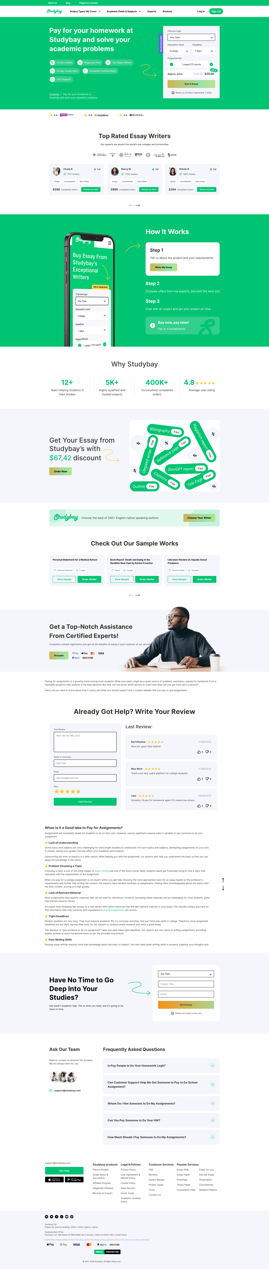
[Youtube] (66, 1216)
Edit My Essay (206, 1174)
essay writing (102, 870)
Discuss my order (91, 189)
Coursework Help (186, 1189)
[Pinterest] (71, 1216)
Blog (68, 3)
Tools (152, 1189)
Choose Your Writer (199, 517)
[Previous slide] (131, 205)
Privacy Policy (128, 1169)
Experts (152, 11)
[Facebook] (56, 1216)
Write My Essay (163, 267)
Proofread (182, 1179)
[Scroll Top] (223, 880)
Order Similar (89, 579)
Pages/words (174, 58)
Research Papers (208, 1189)
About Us (52, 3)
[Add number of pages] (211, 64)
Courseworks (206, 1184)
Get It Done (191, 83)
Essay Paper (183, 1174)
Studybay (54, 94)
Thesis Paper (183, 1184)
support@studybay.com (67, 1090)
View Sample (64, 579)
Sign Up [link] (216, 11)
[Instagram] (61, 1216)
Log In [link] (201, 11)
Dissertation (205, 1179)
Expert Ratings (156, 1179)
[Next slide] (137, 205)
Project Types (156, 1184)
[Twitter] (51, 1216)
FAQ (151, 1169)
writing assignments (113, 910)
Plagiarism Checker (88, 3)
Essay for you (206, 1169)
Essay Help (183, 1169)
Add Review (85, 801)
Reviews (167, 11)
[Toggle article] (212, 1065)
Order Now (60, 471)
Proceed (58, 655)
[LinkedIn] (46, 1216)
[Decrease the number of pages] (171, 64)
